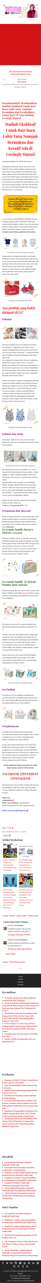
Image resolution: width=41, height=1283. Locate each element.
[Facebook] (2, 1263)
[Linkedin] (33, 1263)
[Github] (14, 1266)
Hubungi (20, 982)
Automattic (22, 1276)
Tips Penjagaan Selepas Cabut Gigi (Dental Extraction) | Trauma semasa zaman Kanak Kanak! (20, 1244)
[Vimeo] (37, 1263)
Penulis (20, 979)
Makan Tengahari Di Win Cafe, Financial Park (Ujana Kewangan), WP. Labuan (9, 865)
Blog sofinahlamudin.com (22, 1271)
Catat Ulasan (10, 954)
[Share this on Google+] (13, 828)
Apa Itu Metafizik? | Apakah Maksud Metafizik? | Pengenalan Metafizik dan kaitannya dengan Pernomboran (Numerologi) (20, 1252)
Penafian (20, 985)
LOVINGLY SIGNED (23, 219)
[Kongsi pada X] (8, 836)
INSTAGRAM (21, 778)
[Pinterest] (29, 1263)
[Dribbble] (18, 1266)
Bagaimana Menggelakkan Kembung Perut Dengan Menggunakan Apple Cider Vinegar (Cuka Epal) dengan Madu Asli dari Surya (19, 1113)
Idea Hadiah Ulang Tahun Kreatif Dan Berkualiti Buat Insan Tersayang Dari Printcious (25, 865)
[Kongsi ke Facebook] (10, 836)
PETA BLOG (22, 82)
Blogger (20, 1273)
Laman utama (21, 916)
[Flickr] (20, 1263)
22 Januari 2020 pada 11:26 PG (19, 935)
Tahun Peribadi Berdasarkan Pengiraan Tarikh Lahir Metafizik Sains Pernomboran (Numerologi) (18, 1195)
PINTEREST (29, 774)
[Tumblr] (22, 1266)
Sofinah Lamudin (14, 940)
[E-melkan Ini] (4, 836)
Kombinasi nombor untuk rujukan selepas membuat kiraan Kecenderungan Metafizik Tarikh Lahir (19, 1228)
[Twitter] (7, 1263)
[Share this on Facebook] (8, 828)
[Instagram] (15, 1263)
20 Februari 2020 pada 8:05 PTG (20, 949)
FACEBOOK (11, 774)
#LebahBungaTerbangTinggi (20, 1278)
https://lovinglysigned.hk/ (14, 505)
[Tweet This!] (10, 828)
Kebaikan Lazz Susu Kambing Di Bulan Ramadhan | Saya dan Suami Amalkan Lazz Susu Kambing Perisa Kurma (26, 897)
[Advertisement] (20, 44)
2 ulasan (22, 832)
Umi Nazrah (12, 925)
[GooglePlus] (11, 1263)
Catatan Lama (33, 916)
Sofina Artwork (29, 1280)
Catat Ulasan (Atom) (17, 962)
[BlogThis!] (6, 836)
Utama (20, 976)
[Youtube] (24, 1263)
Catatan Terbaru (9, 916)
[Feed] (27, 1266)
